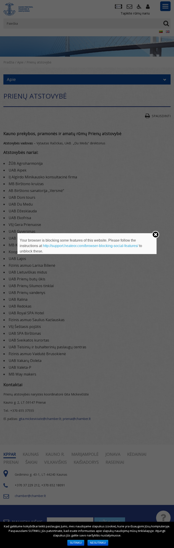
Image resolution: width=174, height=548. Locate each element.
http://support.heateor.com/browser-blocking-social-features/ (90, 246)
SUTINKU (76, 542)
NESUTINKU (98, 542)
